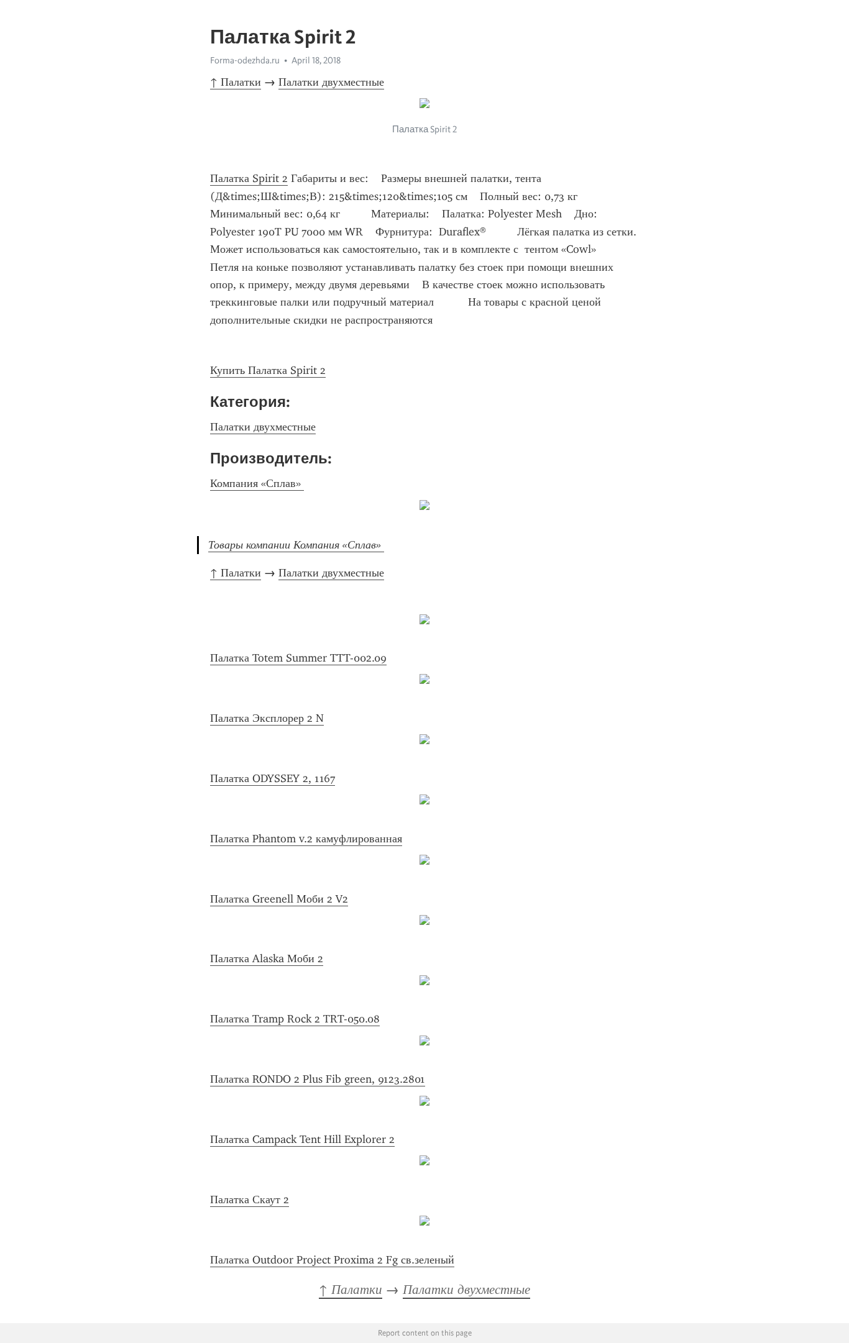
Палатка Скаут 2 (249, 1199)
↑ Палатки (235, 82)
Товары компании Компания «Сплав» (296, 545)
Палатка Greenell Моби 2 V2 (279, 899)
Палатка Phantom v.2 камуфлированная (306, 838)
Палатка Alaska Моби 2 (266, 958)
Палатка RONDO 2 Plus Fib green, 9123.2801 (317, 1079)
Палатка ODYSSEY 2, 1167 (272, 778)
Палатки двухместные (331, 82)
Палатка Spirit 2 (249, 178)
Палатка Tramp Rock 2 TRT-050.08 (295, 1019)
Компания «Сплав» (257, 483)
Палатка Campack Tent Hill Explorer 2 (302, 1139)
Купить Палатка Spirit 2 (268, 370)
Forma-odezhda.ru (245, 60)
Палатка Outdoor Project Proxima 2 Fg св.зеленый (332, 1260)
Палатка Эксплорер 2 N (267, 718)
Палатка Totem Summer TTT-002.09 (298, 658)
